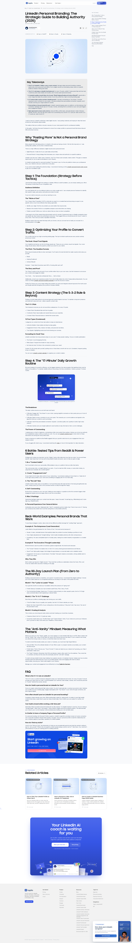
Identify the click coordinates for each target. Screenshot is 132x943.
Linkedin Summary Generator (82, 909)
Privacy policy (56, 939)
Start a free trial (46, 894)
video (38, 222)
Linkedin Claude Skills (81, 898)
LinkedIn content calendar (40, 353)
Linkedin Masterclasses (81, 894)
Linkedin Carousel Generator (82, 920)
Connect (61, 900)
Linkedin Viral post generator (82, 925)
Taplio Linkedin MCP (97, 904)
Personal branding (97, 894)
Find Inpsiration (62, 896)
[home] (29, 3)
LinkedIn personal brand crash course (77, 167)
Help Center (79, 900)
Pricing (44, 892)
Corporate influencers (98, 898)
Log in (44, 896)
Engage (61, 903)
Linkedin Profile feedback (82, 911)
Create (61, 892)
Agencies (95, 892)
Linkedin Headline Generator (82, 914)
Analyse (61, 898)
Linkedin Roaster (80, 929)
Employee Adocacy (97, 896)
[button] (36, 3)
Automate (61, 907)
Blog (77, 892)
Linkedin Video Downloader (82, 918)
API (94, 906)
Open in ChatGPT (42, 34)
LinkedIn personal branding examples (44, 280)
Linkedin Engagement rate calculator (82, 916)
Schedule (61, 894)
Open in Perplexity (67, 34)
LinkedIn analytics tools (66, 434)
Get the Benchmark (106, 935)
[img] (39, 28)
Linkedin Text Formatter (81, 927)
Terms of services (48, 939)
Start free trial (100, 3)
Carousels (61, 905)
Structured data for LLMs (82, 931)
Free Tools (78, 903)
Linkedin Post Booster (81, 922)
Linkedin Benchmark (80, 896)
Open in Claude (54, 34)
